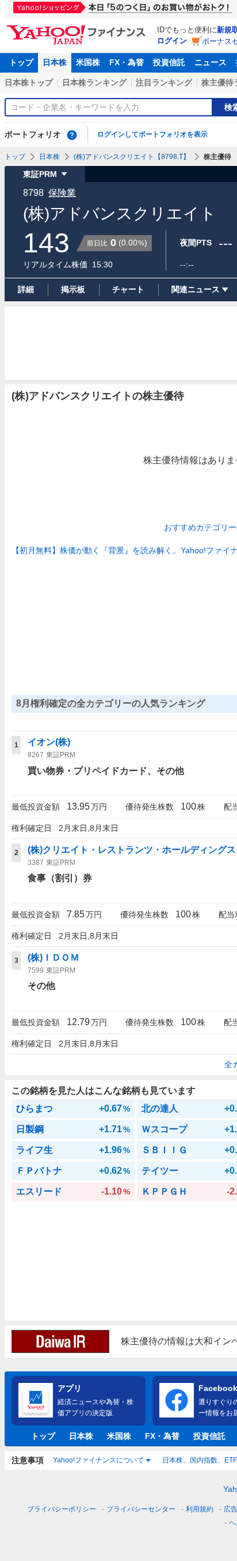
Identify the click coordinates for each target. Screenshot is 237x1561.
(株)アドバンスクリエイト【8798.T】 (132, 157)
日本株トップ (29, 82)
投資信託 (169, 62)
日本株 (55, 62)
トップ (21, 62)
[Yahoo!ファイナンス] (78, 28)
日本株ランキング (94, 82)
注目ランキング (164, 82)
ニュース (210, 62)
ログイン (172, 40)
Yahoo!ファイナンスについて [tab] (98, 1460)
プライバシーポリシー (61, 1509)
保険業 (62, 193)
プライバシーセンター (140, 1509)
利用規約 (199, 1509)
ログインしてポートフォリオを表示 (152, 134)
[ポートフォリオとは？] (72, 134)
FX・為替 (126, 62)
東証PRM (40, 174)
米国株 (88, 62)
